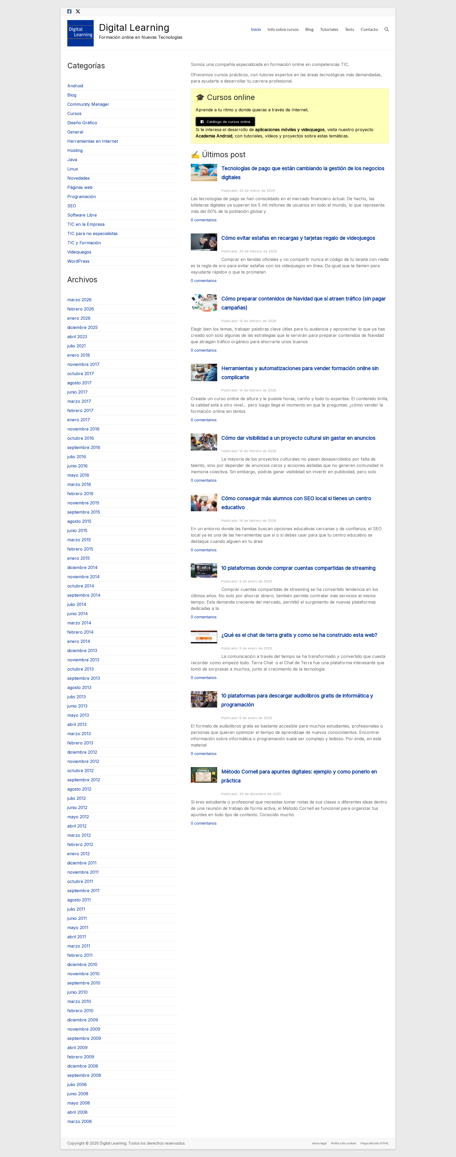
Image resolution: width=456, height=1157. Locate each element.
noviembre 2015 (83, 502)
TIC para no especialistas (92, 233)
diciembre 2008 (82, 1066)
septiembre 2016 (83, 447)
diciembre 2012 (82, 752)
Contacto (369, 29)
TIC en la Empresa (85, 224)
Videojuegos (79, 252)
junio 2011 (77, 918)
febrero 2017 (80, 410)
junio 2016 (77, 465)
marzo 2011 (78, 946)
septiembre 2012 (83, 779)
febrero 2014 (80, 632)
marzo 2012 (79, 835)
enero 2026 (79, 318)
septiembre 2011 (83, 890)
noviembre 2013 (83, 659)
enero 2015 (78, 558)
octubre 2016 (80, 438)
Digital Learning (134, 27)
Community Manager (88, 104)
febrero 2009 (80, 1056)
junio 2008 (77, 1093)
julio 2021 (76, 345)
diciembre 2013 (82, 650)
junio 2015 (77, 530)
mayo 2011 (77, 927)
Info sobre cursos (283, 29)
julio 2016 (76, 456)
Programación (81, 196)
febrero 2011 (80, 955)
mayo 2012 (78, 816)
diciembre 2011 (82, 863)
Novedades (78, 178)
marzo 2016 (79, 484)
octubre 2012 (80, 770)
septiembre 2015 (83, 512)
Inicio (256, 29)
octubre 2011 (80, 881)
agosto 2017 (79, 382)
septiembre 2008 (84, 1075)
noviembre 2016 (83, 429)
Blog (309, 29)
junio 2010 (77, 992)
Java (72, 159)
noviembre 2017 (83, 364)
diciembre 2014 (82, 567)
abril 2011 (76, 936)
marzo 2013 (79, 733)
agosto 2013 (79, 687)
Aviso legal (319, 1143)
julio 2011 (76, 909)
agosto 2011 (79, 899)
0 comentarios (204, 220)
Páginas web (80, 187)
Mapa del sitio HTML (374, 1143)
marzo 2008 (79, 1121)
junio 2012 (77, 807)
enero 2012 (78, 853)
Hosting (75, 150)
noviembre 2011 (83, 872)
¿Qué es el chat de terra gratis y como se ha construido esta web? (299, 635)
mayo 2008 (78, 1103)
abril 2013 (77, 724)
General (75, 132)
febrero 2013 (80, 742)
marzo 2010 (79, 1001)
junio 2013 (77, 706)
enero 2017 (78, 419)
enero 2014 (78, 641)
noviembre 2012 (83, 761)
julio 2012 (76, 798)
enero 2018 (78, 355)
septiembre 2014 (84, 595)
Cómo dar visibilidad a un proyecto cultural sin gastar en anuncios (298, 438)
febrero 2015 (80, 549)
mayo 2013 (78, 715)
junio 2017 (77, 392)
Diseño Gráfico (82, 122)
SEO (71, 205)
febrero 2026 (80, 309)
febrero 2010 (80, 1010)
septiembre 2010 (83, 983)
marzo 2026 (79, 299)
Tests (349, 29)
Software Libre (82, 215)
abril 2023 (77, 336)
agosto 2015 (79, 521)
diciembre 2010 (82, 964)
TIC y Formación (84, 242)
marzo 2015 (79, 539)
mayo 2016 (78, 475)
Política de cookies (343, 1143)
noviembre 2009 (83, 1029)
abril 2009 (77, 1047)
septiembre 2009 (84, 1038)
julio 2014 (76, 604)
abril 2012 (77, 826)
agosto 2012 (79, 789)
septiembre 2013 (83, 678)
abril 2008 (77, 1112)
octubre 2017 (80, 373)
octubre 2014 (80, 586)
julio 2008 (77, 1084)
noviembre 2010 (83, 973)
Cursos (74, 113)
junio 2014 (77, 613)
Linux (72, 168)
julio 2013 (76, 696)
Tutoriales (329, 29)
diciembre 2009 (82, 1019)
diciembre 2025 (82, 327)
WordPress (78, 261)
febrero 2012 (80, 844)
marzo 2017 (79, 401)
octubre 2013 (80, 669)
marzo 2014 (79, 622)
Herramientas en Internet (92, 141)
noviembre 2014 (83, 576)
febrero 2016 (80, 493)
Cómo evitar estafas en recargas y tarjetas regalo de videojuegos (298, 238)
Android (75, 85)
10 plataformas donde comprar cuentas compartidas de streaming (298, 568)
